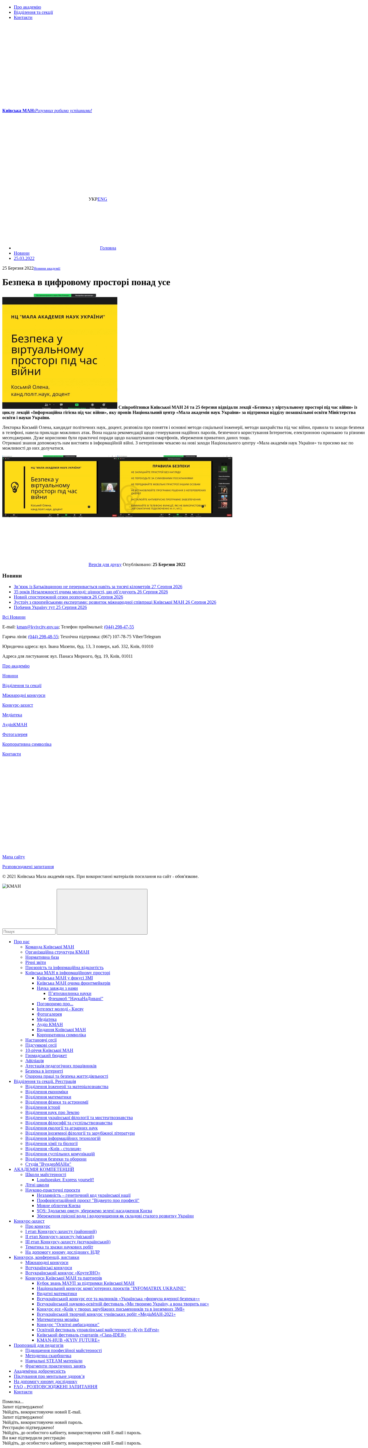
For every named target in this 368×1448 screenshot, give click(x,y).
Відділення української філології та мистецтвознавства (79, 1117)
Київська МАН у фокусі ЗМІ (65, 977)
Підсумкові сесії (41, 1045)
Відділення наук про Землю (52, 1112)
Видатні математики (57, 1293)
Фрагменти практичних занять (55, 1365)
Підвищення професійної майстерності (63, 1350)
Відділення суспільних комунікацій (60, 1153)
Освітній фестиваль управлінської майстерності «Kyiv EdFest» (98, 1329)
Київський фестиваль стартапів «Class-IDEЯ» (81, 1334)
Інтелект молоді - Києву (60, 1008)
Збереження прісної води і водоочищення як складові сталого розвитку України (115, 1215)
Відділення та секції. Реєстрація (45, 1081)
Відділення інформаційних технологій (63, 1138)
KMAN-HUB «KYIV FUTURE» (68, 1340)
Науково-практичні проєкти (52, 1190)
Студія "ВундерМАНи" (48, 1164)
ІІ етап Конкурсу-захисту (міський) (59, 1236)
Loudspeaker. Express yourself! (65, 1179)
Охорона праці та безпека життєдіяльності (66, 1076)
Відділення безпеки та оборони (56, 1159)
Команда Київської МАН (49, 946)
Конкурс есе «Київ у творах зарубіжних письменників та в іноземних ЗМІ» (111, 1309)
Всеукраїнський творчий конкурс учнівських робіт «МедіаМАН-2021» (106, 1314)
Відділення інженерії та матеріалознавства (66, 1086)
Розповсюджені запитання (28, 866)
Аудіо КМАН (50, 1024)
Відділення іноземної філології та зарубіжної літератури (80, 1133)
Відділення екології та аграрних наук (61, 1127)
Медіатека (12, 714)
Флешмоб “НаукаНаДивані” (75, 998)
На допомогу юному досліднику (45, 1381)
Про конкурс (37, 1226)
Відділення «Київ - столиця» (53, 1148)
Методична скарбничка (48, 1355)
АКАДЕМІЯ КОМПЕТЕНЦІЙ (44, 1169)
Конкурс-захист (17, 705)
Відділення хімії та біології (51, 1143)
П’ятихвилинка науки (69, 993)
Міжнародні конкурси (23, 695)
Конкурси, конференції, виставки (46, 1257)
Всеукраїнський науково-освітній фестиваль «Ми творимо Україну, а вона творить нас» (123, 1303)
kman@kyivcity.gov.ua (38, 626)
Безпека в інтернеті (44, 1071)
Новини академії (47, 268)
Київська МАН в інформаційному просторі (67, 972)
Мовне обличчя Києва (58, 1205)
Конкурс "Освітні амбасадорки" (68, 1324)
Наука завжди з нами (57, 988)
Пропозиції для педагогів (39, 1345)
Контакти (23, 17)
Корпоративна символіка (26, 744)
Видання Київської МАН (61, 1029)
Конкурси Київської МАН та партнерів (63, 1278)
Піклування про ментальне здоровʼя (49, 1376)
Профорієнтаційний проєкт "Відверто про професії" (88, 1200)
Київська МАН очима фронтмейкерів (73, 983)
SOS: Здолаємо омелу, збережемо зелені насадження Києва (94, 1210)
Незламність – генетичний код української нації (84, 1195)
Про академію (27, 7)
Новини (10, 675)
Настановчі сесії (41, 1039)
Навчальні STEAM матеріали (54, 1360)
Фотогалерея (14, 734)
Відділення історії (42, 1107)
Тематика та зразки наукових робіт (59, 1246)
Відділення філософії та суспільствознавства (68, 1122)
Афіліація (34, 1060)
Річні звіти (35, 962)
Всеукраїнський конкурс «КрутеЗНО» (62, 1272)
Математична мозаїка (58, 1319)
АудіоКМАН (14, 724)
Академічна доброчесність (40, 1371)
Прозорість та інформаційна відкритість (64, 967)
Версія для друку (105, 564)
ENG (102, 199)
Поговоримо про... (55, 1003)
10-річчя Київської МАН (49, 1050)
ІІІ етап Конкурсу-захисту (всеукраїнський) (67, 1241)
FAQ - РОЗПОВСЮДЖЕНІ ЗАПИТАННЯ (55, 1386)
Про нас (22, 941)
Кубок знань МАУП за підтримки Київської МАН (86, 1283)
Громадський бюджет (46, 1055)
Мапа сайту (13, 856)
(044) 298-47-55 (119, 626)
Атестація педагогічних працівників (61, 1065)
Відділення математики (48, 1096)
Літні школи (37, 1184)
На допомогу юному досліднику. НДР (62, 1252)
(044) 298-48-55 (43, 636)
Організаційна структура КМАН (57, 952)
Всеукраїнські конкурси (48, 1267)
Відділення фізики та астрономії (56, 1102)
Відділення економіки (46, 1091)
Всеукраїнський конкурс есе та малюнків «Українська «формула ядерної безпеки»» (118, 1298)
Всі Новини (14, 617)
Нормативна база (42, 957)
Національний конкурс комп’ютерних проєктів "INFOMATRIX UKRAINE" (111, 1288)
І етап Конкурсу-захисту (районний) (61, 1231)
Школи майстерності (45, 1174)
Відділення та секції (33, 12)
